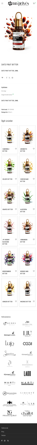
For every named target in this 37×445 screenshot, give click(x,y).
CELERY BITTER (7, 179)
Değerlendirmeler (7, 95)
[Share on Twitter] (9, 78)
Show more (5, 151)
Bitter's (10, 112)
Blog (2, 431)
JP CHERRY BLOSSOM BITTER (5, 242)
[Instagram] (4, 440)
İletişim (3, 435)
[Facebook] (1, 440)
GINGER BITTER (7, 302)
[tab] (18, 87)
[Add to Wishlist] (3, 77)
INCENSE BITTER (25, 302)
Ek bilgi (3, 91)
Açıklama (4, 87)
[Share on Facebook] (6, 78)
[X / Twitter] (8, 440)
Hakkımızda (4, 428)
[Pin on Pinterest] (12, 78)
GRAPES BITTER (7, 209)
